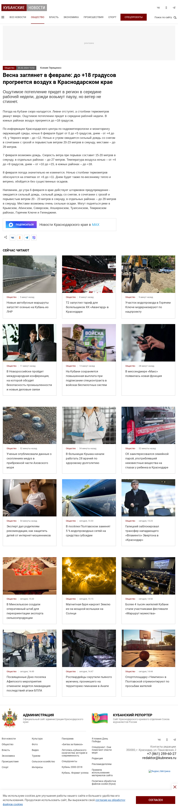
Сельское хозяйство (43, 761)
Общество (37, 17)
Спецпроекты (134, 17)
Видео (35, 750)
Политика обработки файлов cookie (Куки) (104, 782)
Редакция (97, 758)
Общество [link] (12, 297)
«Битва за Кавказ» (72, 744)
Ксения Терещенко (50, 67)
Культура (37, 738)
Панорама (68, 738)
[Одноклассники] (19, 237)
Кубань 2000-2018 (72, 767)
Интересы (37, 767)
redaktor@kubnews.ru (159, 758)
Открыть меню (3, 18)
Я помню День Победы (100, 740)
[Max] (34, 237)
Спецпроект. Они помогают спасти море (102, 750)
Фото (35, 744)
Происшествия (93, 17)
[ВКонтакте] (12, 237)
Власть (54, 17)
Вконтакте (158, 7)
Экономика (71, 17)
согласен (156, 800)
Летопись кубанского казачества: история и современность (74, 753)
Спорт (112, 17)
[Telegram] (27, 237)
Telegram (174, 7)
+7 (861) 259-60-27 (161, 754)
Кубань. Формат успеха (75, 772)
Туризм (36, 755)
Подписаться (25, 224)
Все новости (18, 17)
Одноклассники (166, 7)
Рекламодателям (101, 764)
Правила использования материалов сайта (102, 772)
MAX (95, 225)
